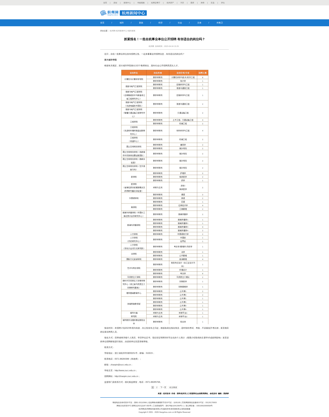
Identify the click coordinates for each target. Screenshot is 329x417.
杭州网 (112, 31)
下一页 (163, 387)
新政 (141, 23)
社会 (180, 23)
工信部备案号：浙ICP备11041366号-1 (168, 406)
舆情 (202, 3)
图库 (192, 3)
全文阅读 (173, 387)
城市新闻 (131, 31)
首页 (105, 3)
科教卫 (220, 23)
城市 (122, 23)
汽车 (182, 3)
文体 (199, 23)
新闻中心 (127, 3)
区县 (212, 3)
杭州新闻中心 (121, 31)
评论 (223, 3)
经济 (160, 23)
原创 (115, 3)
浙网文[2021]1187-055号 (141, 406)
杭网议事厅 (155, 3)
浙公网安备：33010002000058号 (199, 406)
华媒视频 (141, 3)
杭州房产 (170, 3)
